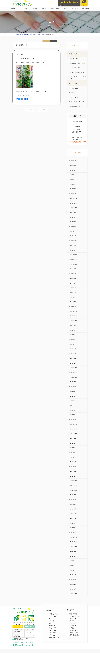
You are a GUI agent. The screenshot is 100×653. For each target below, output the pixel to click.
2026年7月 (73, 165)
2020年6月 (73, 509)
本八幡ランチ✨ (74, 58)
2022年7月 (73, 391)
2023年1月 (73, 363)
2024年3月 (73, 297)
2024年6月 (73, 283)
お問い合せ (52, 635)
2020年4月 (73, 518)
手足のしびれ (73, 625)
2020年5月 (73, 513)
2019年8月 (73, 556)
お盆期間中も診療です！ (76, 67)
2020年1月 (73, 532)
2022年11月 (73, 372)
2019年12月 (73, 537)
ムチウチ (71, 628)
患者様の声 (52, 625)
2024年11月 (73, 259)
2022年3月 (73, 410)
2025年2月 (73, 245)
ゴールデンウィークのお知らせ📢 (78, 77)
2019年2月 (73, 584)
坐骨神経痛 (72, 630)
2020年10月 (73, 490)
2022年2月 (73, 415)
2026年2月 (73, 189)
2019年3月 (73, 579)
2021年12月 (73, 424)
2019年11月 (73, 542)
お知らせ (51, 621)
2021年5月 (73, 457)
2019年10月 (73, 546)
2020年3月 (73, 523)
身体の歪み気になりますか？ (77, 101)
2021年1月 (73, 476)
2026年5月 (73, 175)
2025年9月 (73, 212)
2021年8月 (73, 443)
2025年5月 (73, 231)
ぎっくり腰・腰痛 (74, 616)
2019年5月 (73, 570)
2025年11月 (73, 203)
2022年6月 (73, 396)
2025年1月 (73, 250)
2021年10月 (73, 433)
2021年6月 (73, 452)
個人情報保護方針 (54, 637)
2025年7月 (73, 222)
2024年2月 (73, 302)
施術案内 (35, 8)
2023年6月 (73, 339)
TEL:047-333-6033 (77, 123)
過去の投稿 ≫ (42, 109)
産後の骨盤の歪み (74, 635)
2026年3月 (73, 184)
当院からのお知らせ (74, 54)
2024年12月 (73, 255)
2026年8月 (73, 160)
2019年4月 (73, 575)
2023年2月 (73, 358)
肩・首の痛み (73, 618)
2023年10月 (73, 320)
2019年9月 (73, 551)
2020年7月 (73, 504)
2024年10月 (73, 264)
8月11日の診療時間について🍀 (78, 63)
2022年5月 (73, 400)
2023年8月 (73, 330)
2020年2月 (73, 528)
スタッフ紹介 (25, 8)
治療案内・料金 (14, 8)
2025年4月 (73, 236)
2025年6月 (73, 226)
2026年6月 (73, 170)
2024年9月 (73, 269)
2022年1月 (73, 419)
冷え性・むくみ (73, 623)
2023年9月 (73, 325)
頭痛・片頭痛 (73, 614)
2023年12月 (73, 311)
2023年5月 (73, 344)
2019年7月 (73, 560)
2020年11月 (73, 485)
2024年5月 (73, 287)
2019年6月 (73, 565)
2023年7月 (73, 335)
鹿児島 (72, 92)
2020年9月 (73, 495)
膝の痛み (71, 621)
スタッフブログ (73, 83)
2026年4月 (73, 179)
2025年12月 (73, 198)
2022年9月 (73, 382)
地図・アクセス (85, 8)
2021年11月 (73, 429)
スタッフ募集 (75, 8)
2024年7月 (73, 278)
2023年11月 (73, 316)
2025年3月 (73, 240)
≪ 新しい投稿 (30, 109)
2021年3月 (73, 466)
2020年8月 (73, 499)
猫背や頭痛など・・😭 (76, 97)
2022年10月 (73, 377)
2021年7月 (73, 448)
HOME (48, 610)
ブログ (51, 623)
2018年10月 (73, 593)
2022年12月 (73, 367)
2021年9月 (73, 438)
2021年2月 (73, 471)
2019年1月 (73, 589)
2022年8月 (73, 386)
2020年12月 (73, 480)
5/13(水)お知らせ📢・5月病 (77, 72)
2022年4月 (73, 405)
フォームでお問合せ (84, 5)
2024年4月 (73, 292)
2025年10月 (73, 207)
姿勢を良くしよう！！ (75, 88)
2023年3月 (73, 353)
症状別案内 (45, 8)
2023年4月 (73, 349)
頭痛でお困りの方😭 (75, 106)
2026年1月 (73, 193)
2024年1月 (73, 306)
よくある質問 (65, 8)
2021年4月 (73, 462)
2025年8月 (73, 217)
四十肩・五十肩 (73, 632)
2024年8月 (73, 273)
